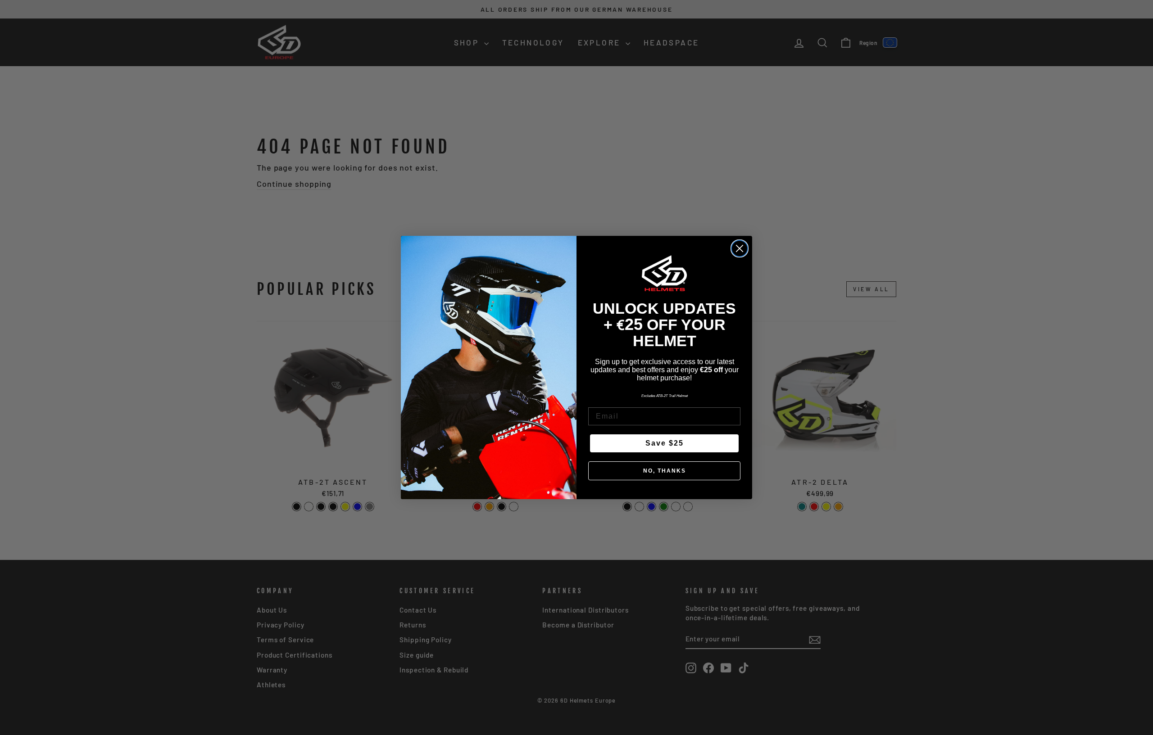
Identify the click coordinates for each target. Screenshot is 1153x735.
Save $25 (664, 443)
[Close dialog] (739, 248)
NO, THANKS (664, 471)
